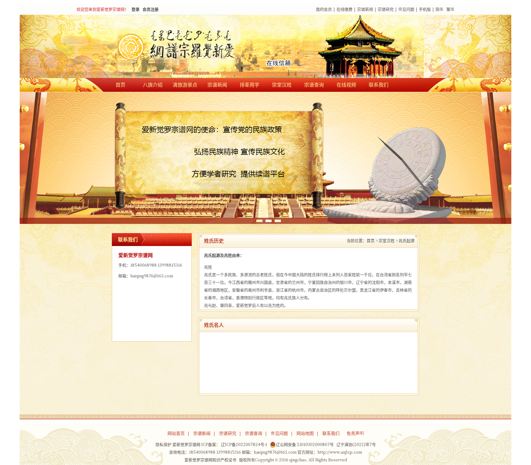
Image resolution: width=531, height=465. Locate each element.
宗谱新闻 (365, 9)
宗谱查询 (314, 84)
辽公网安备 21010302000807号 (305, 445)
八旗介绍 (153, 84)
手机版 (425, 9)
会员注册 (151, 9)
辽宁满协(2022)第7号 (356, 445)
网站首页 (176, 433)
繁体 (450, 9)
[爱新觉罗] (188, 47)
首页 (120, 84)
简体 (439, 9)
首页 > (372, 241)
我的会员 (324, 9)
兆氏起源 (407, 241)
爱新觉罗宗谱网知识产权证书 (210, 460)
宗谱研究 (386, 9)
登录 (136, 9)
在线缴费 (344, 9)
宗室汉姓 (282, 84)
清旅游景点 (185, 84)
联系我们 (378, 84)
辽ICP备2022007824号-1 (244, 445)
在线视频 (346, 84)
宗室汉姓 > (388, 241)
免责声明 (355, 433)
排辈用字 (249, 84)
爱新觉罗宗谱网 (186, 445)
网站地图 (305, 433)
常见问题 (406, 9)
